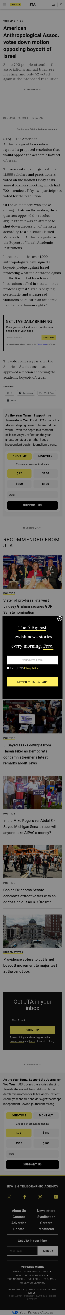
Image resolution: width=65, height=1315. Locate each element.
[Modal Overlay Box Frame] (32, 657)
